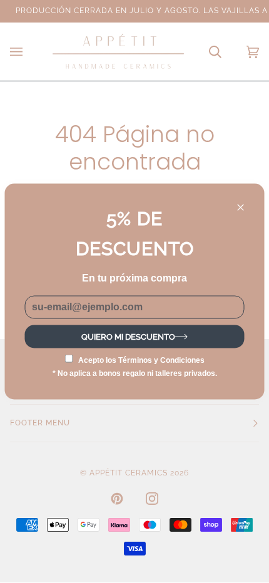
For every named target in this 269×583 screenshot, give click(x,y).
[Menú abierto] (29, 52)
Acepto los (141, 359)
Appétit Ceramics (128, 473)
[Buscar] (202, 52)
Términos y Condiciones (161, 359)
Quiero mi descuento (128, 336)
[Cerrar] (246, 202)
